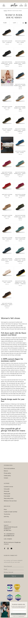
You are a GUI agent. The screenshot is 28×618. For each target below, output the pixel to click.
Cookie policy (7, 475)
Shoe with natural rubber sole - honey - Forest (20, 63)
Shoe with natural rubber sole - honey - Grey (20, 108)
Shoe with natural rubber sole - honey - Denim (20, 85)
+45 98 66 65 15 (10, 533)
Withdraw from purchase (10, 500)
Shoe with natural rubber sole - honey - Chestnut (7, 305)
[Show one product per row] (23, 23)
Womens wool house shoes (15, 10)
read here (23, 395)
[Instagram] (8, 548)
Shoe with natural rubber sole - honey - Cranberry (7, 173)
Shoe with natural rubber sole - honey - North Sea (20, 173)
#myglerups (17, 542)
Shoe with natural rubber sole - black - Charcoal (7, 63)
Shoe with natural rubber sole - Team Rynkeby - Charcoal (20, 282)
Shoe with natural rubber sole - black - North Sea (20, 260)
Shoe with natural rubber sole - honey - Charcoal (20, 130)
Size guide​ (6, 491)
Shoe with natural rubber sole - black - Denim (7, 260)
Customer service (8, 486)
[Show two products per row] (25, 23)
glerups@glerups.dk (9, 535)
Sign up (14, 576)
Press (5, 509)
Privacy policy (7, 473)
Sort (15, 23)
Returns (6, 471)
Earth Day (6, 516)
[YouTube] (11, 548)
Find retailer (7, 496)
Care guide (6, 489)
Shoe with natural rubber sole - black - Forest (20, 217)
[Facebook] (4, 548)
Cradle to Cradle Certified (10, 511)
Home (5, 10)
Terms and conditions (9, 468)
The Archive (7, 514)
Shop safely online (8, 498)
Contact (6, 478)
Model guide (7, 493)
